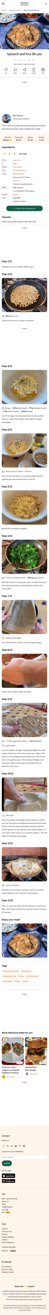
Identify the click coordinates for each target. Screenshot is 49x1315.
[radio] (15, 60)
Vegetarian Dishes (15, 10)
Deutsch (5, 1251)
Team (4, 1204)
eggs (15, 163)
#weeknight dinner (11, 971)
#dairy (17, 981)
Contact (5, 1240)
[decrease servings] (4, 154)
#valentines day (9, 976)
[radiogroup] (24, 60)
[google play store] (24, 1181)
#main (21, 976)
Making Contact (8, 1272)
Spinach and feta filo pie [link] (31, 10)
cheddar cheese (19, 170)
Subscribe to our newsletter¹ (13, 1151)
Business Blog (7, 1269)
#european (7, 981)
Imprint (5, 1229)
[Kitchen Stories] (24, 3)
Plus (5, 1212)
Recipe (4, 10)
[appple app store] (24, 1176)
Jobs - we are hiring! (9, 1199)
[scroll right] (47, 1050)
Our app (5, 1210)
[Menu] (3, 3)
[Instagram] (7, 1146)
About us (5, 1201)
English (13, 1251)
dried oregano (18, 173)
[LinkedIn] (24, 1146)
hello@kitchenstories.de (37, 1294)
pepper (15, 194)
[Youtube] (15, 1146)
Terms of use (7, 1231)
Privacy (4, 1234)
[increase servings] (14, 154)
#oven (25, 981)
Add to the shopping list (26, 208)
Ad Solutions (6, 1266)
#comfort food (32, 976)
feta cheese (17, 167)
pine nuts (16, 160)
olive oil (16, 180)
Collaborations (7, 1207)
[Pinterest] (19, 1146)
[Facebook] (3, 1146)
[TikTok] (11, 1146)
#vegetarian (26, 971)
